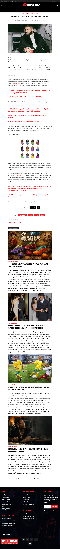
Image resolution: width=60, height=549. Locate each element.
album (27, 62)
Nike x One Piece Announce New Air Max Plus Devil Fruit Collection (28, 265)
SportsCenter (16, 83)
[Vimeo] (57, 1)
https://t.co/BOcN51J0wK (20, 93)
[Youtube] (59, 1)
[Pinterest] (38, 207)
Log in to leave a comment (15, 222)
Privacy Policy (48, 511)
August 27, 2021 (36, 97)
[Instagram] (53, 1)
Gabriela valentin (26, 20)
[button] (57, 6)
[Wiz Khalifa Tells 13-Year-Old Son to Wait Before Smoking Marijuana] (30, 430)
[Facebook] (50, 1)
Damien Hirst (22, 215)
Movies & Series (13, 261)
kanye (42, 215)
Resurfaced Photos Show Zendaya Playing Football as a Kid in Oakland (29, 388)
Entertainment (25, 13)
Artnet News (18, 175)
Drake (36, 215)
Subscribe (54, 506)
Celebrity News (34, 13)
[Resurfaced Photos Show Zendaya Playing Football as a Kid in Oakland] (30, 368)
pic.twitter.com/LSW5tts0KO (17, 191)
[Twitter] (55, 1)
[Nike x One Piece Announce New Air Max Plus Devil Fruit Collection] (30, 245)
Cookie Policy (45, 541)
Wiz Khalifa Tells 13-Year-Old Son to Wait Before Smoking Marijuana (28, 450)
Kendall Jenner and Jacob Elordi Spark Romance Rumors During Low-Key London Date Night (27, 326)
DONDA (30, 215)
